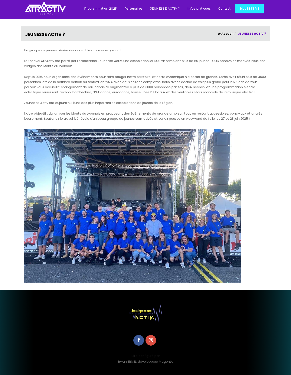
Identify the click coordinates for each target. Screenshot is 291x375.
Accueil (227, 34)
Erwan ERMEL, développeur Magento (145, 361)
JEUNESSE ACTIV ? (165, 8)
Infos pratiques (199, 8)
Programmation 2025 (100, 8)
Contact (224, 8)
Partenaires (133, 8)
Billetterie (249, 8)
